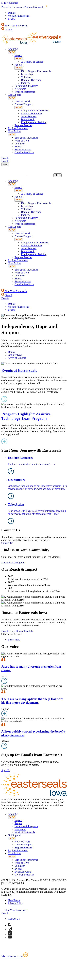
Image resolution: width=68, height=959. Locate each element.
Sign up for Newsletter (26, 137)
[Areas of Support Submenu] (19, 107)
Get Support (14, 94)
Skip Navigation (9, 2)
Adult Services (28, 116)
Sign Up (5, 770)
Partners (25, 83)
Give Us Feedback (24, 152)
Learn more (14, 639)
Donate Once (8, 631)
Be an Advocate (23, 149)
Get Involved (15, 355)
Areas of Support (23, 104)
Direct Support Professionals (36, 71)
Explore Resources (18, 128)
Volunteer (20, 143)
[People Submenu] (19, 68)
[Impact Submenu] (19, 58)
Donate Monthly (24, 631)
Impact (18, 55)
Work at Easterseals (25, 91)
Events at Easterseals (19, 370)
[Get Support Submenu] (12, 98)
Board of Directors (31, 80)
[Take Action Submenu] (12, 134)
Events (11, 18)
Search (8, 29)
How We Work (22, 101)
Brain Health (27, 119)
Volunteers (26, 77)
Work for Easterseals (18, 15)
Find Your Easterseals (15, 25)
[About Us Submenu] (12, 52)
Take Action (14, 131)
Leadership (27, 74)
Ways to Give (22, 140)
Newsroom (20, 88)
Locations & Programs (26, 85)
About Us (13, 48)
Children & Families (31, 113)
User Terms (14, 900)
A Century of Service (32, 61)
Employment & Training (34, 122)
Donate (12, 12)
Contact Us (7, 543)
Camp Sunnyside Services (34, 110)
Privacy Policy (15, 903)
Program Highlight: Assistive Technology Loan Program (26, 416)
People (18, 64)
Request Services (23, 125)
